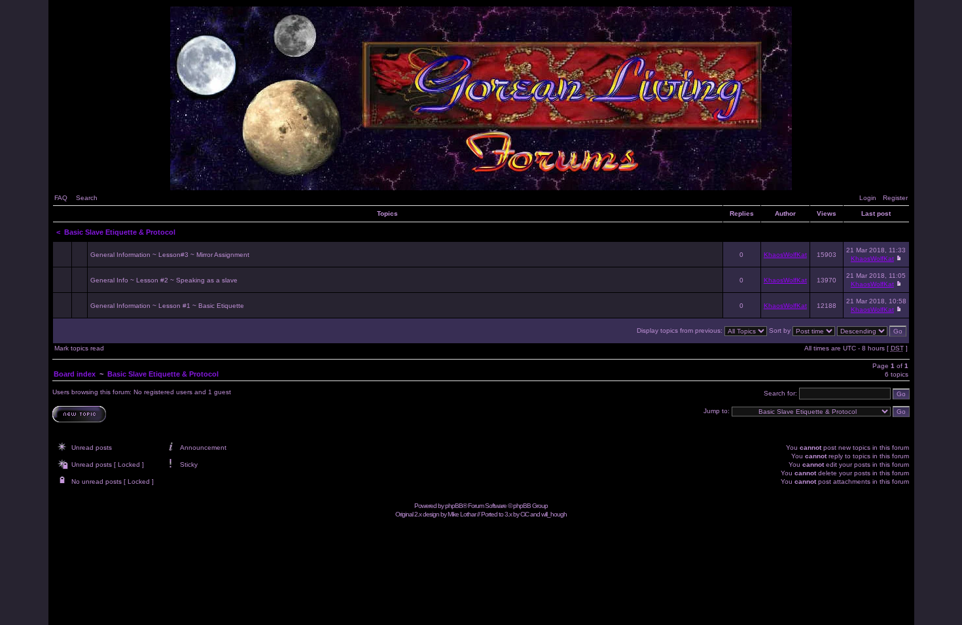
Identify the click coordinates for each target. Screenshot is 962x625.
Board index (75, 374)
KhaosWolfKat (785, 254)
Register (895, 197)
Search (87, 197)
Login (867, 197)
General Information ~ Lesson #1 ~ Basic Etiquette (167, 305)
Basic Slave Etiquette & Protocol (119, 232)
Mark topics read (79, 348)
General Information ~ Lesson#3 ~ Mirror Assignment (169, 254)
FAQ (60, 197)
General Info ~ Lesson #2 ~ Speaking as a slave (164, 280)
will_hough (554, 514)
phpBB (454, 505)
